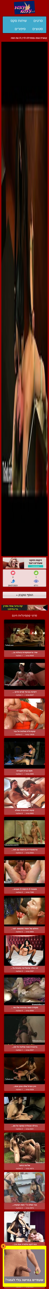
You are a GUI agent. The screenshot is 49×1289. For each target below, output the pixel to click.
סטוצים (37, 29)
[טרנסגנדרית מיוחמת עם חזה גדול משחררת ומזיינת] (24, 832)
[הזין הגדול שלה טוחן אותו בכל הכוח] (24, 1069)
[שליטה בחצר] (24, 1147)
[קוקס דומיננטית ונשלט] (24, 792)
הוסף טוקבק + (24, 595)
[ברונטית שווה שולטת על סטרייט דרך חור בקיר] (24, 1029)
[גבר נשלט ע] (24, 1187)
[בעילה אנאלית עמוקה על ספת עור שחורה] (24, 1108)
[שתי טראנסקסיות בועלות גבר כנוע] (24, 635)
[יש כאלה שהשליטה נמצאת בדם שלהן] (24, 950)
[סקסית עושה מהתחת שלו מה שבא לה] (24, 990)
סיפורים (20, 29)
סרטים (38, 21)
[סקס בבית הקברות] (24, 753)
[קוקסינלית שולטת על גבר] (24, 714)
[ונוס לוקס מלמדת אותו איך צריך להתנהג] (24, 1226)
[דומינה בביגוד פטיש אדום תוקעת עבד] (24, 674)
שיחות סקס (19, 21)
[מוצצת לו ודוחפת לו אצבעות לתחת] (24, 871)
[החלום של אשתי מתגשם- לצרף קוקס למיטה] (24, 911)
